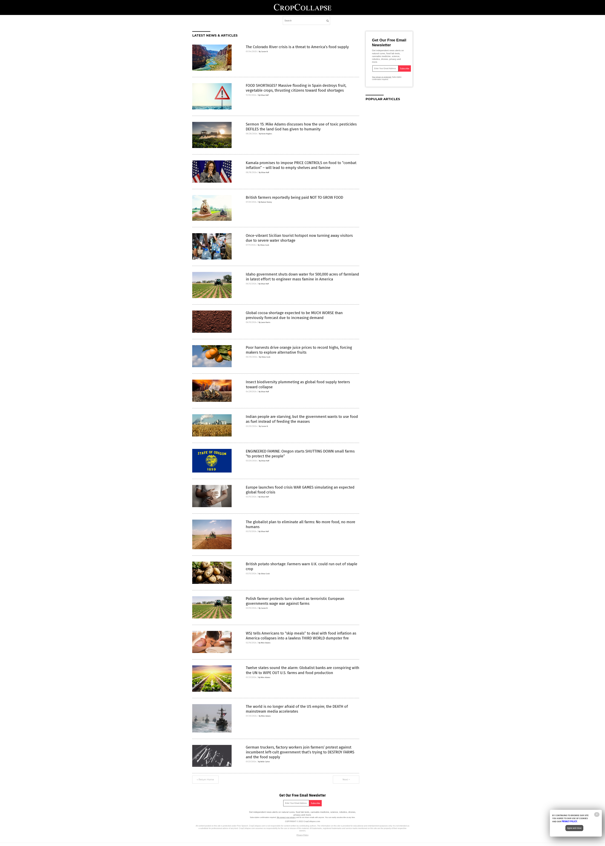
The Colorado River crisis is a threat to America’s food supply (297, 47)
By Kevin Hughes (265, 134)
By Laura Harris (264, 322)
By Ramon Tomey (265, 202)
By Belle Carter (264, 762)
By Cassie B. (263, 52)
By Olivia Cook (263, 245)
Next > (346, 779)
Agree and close (574, 828)
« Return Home (205, 779)
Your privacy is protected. (382, 77)
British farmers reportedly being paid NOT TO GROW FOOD (294, 197)
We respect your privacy (286, 817)
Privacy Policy (302, 835)
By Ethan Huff (263, 95)
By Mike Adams (264, 643)
